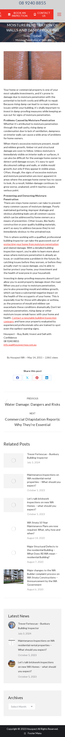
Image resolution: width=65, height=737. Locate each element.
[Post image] (13, 460)
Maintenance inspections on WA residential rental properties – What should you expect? (44, 480)
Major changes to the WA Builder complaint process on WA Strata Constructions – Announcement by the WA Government (43, 577)
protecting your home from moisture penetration (31, 244)
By (16, 357)
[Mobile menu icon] (59, 14)
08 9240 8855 (32, 3)
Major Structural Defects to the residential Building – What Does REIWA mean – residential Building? (42, 552)
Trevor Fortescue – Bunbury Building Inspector (43, 456)
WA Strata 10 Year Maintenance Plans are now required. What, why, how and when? (43, 528)
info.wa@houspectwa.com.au (20, 344)
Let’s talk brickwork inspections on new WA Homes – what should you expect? (41, 504)
